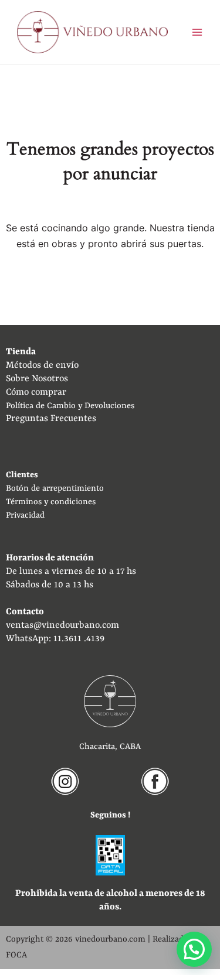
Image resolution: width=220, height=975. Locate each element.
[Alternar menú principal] (197, 32)
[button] (194, 949)
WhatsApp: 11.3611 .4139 (55, 639)
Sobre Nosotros (37, 379)
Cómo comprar (36, 392)
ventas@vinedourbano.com (62, 625)
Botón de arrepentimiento (55, 488)
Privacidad (25, 515)
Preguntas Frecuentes (51, 418)
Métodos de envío (42, 365)
